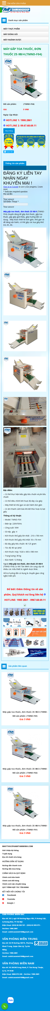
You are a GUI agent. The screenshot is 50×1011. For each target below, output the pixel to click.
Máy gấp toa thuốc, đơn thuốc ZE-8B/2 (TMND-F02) (25, 769)
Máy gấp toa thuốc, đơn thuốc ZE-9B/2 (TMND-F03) (25, 712)
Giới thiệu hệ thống (10, 850)
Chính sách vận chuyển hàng (14, 884)
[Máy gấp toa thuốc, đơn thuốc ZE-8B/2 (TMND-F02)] (25, 748)
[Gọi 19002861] (4, 1006)
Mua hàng (9, 131)
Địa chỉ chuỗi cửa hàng (11, 857)
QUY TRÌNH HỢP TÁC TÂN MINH (15, 887)
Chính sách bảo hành (11, 877)
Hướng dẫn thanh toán (12, 865)
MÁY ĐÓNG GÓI (10, 34)
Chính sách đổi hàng (10, 880)
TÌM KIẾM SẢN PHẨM (16, 3)
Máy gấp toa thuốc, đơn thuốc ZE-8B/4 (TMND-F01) (25, 826)
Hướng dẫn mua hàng (11, 869)
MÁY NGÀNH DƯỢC (12, 39)
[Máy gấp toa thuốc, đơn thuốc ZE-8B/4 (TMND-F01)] (25, 805)
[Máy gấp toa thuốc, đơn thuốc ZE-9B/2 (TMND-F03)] (25, 691)
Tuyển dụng (7, 854)
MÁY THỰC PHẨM (11, 28)
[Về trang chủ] (25, 10)
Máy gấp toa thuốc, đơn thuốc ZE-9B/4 (20, 211)
